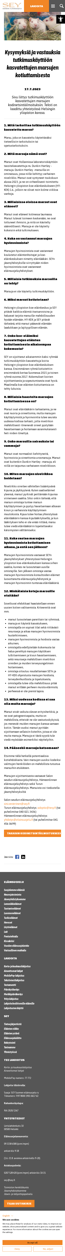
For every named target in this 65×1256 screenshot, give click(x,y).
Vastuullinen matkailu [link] (15, 950)
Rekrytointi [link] (9, 1042)
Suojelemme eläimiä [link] (14, 889)
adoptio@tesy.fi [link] (47, 807)
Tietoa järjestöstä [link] (12, 1024)
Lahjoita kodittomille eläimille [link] (19, 1003)
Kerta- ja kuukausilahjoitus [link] (17, 966)
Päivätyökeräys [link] (11, 989)
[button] (7, 1216)
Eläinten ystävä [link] (11, 1033)
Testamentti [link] (10, 984)
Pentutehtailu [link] (11, 936)
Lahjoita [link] (36, 6)
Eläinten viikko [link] (11, 1028)
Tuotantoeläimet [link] (12, 908)
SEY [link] (6, 1016)
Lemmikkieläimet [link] (13, 903)
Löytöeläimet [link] (10, 927)
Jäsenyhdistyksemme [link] (15, 899)
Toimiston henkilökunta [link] (16, 1187)
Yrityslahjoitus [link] (11, 998)
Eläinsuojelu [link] (14, 881)
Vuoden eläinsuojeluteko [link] (16, 945)
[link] (60, 19)
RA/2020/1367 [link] (11, 1110)
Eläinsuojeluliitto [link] (13, 1038)
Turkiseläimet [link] (11, 917)
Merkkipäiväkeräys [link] (13, 994)
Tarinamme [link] (9, 1047)
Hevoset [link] (8, 922)
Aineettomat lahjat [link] (13, 970)
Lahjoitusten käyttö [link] (14, 1008)
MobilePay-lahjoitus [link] (14, 975)
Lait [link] (6, 931)
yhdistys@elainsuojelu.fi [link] (18, 819)
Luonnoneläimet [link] (12, 913)
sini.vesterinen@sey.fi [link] (17, 803)
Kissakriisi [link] (9, 941)
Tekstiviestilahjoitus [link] (14, 980)
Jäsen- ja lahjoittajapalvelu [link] (18, 1194)
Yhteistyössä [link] (10, 1051)
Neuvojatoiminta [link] (12, 894)
